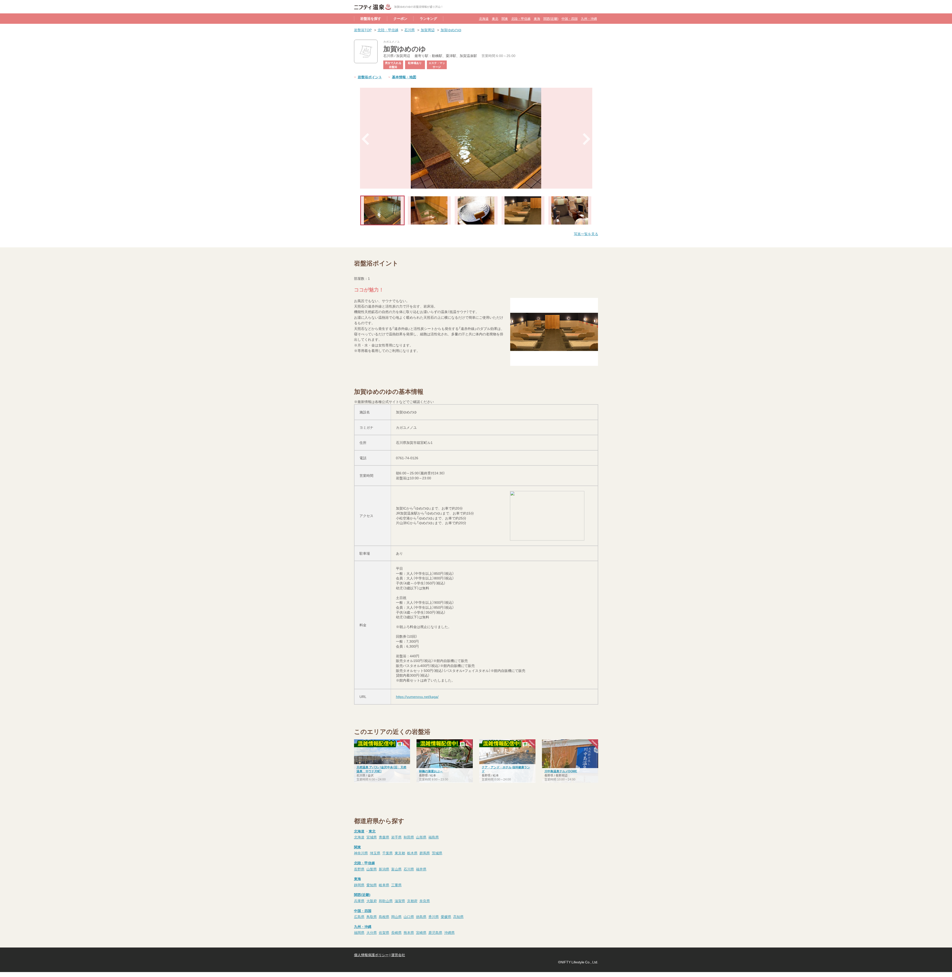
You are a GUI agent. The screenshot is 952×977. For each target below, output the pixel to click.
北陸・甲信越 (521, 18)
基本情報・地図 (404, 76)
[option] (476, 138)
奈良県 (424, 900)
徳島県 (421, 916)
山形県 (421, 836)
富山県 (396, 868)
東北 (495, 18)
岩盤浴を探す (370, 18)
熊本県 (409, 932)
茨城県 (437, 852)
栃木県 (412, 852)
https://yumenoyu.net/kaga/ (417, 696)
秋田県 (409, 836)
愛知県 (371, 884)
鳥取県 (371, 916)
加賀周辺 (428, 29)
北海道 (484, 18)
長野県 (359, 868)
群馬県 (424, 852)
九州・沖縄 (589, 18)
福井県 (421, 868)
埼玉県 (375, 852)
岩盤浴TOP (363, 29)
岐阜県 (384, 884)
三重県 (396, 884)
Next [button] (587, 139)
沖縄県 (449, 932)
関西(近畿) (550, 18)
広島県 (359, 916)
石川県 (409, 29)
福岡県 (359, 932)
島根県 (384, 916)
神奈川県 (361, 852)
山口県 (409, 916)
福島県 (433, 836)
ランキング (428, 18)
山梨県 (371, 868)
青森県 (384, 836)
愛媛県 (446, 916)
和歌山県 (386, 900)
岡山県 (396, 916)
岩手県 (396, 836)
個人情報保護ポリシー (371, 954)
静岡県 (359, 884)
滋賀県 (400, 900)
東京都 (400, 852)
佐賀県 (384, 932)
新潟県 (384, 868)
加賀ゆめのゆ (451, 29)
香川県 (433, 916)
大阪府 (371, 900)
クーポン (400, 18)
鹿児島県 (435, 932)
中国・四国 (570, 18)
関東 (505, 18)
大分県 (371, 932)
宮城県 (371, 836)
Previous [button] (365, 139)
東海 (537, 18)
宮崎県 (421, 932)
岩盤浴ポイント (370, 76)
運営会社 (398, 954)
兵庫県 (359, 900)
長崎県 (396, 932)
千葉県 (387, 852)
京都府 (412, 900)
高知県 (458, 916)
